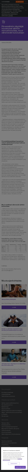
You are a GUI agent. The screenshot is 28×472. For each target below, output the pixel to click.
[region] (14, 458)
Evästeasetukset (14, 463)
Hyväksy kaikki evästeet (20, 467)
